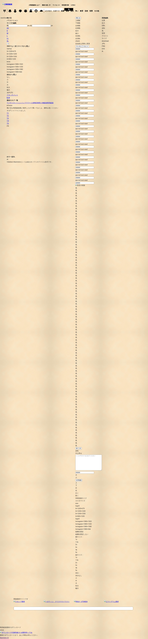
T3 (8, 118)
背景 (91, 11)
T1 (8, 113)
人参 (32, 103)
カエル (10, 11)
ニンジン (21, 103)
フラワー (27, 103)
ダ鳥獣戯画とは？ (34, 5)
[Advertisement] (32, 141)
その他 (96, 11)
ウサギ (15, 11)
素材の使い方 (46, 5)
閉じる (78, 18)
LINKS (73, 5)
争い (77, 11)
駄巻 (8, 98)
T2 (8, 116)
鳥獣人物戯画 (42, 103)
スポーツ (56, 11)
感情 (67, 11)
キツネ (20, 11)
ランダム (78, 46)
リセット (85, 46)
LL (8, 38)
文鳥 (31, 11)
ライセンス (56, 5)
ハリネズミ (41, 11)
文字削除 (78, 480)
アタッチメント (12, 95)
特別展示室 (65, 5)
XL (8, 41)
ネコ (26, 11)
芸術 (86, 11)
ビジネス (48, 11)
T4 (8, 121)
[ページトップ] (73, 608)
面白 (72, 11)
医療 (62, 11)
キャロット (14, 103)
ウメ (8, 103)
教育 (81, 11)
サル (36, 11)
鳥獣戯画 (50, 103)
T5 (8, 123)
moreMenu (105, 10)
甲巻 (5, 11)
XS (8, 28)
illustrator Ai (4, 638)
